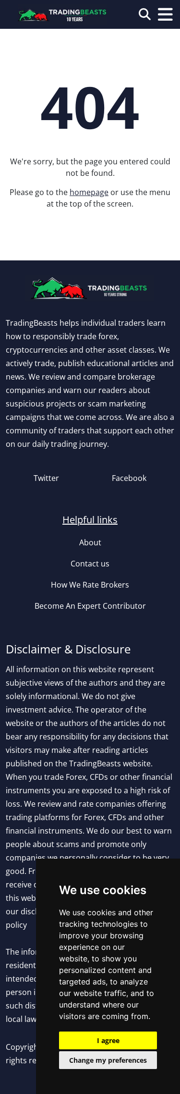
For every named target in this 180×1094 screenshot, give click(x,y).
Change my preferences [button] (108, 1060)
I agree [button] (108, 1040)
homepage (89, 192)
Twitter (46, 478)
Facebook (129, 478)
